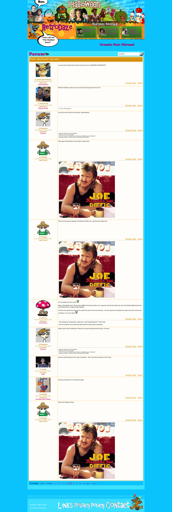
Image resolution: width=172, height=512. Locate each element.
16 (83, 483)
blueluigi (44, 394)
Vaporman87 (44, 103)
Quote (140, 83)
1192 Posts (43, 397)
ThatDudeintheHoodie (44, 80)
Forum (32, 59)
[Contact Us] (117, 508)
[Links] (64, 506)
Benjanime (44, 128)
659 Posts (43, 321)
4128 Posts (43, 131)
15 (80, 483)
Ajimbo (44, 369)
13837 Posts (43, 160)
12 (70, 483)
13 (73, 483)
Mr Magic (44, 157)
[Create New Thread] (117, 46)
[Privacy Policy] (88, 508)
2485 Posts (43, 83)
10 (63, 483)
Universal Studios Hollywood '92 (134, 31)
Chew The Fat (42, 59)
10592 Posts (43, 107)
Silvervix (44, 318)
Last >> (94, 483)
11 (66, 483)
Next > (88, 483)
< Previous (49, 483)
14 (77, 483)
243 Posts (43, 373)
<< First (42, 483)
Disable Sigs (130, 83)
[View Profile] (43, 77)
